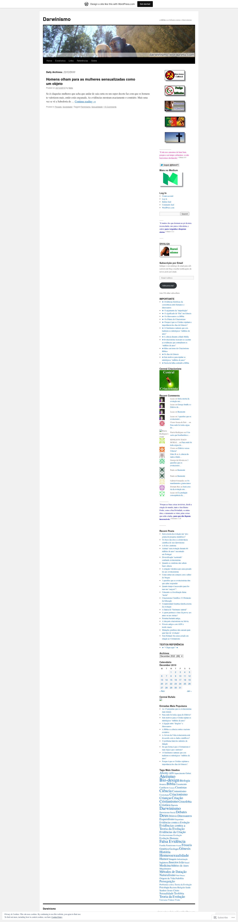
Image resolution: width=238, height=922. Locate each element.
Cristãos (164, 804)
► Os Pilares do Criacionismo (174, 319)
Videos (171, 899)
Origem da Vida (167, 878)
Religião (181, 887)
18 (185, 679)
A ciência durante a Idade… (179, 455)
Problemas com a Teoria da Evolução (175, 884)
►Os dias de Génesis (170, 354)
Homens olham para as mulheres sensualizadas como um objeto (90, 81)
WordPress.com (168, 207)
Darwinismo (57, 18)
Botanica (162, 784)
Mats (71, 87)
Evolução (177, 835)
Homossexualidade (174, 855)
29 (171, 687)
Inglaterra (163, 862)
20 (162, 683)
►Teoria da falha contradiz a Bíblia (175, 363)
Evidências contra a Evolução (174, 822)
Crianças (165, 798)
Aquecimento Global (182, 773)
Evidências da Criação (172, 832)
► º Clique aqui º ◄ (170, 647)
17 (180, 679)
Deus (163, 815)
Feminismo (86, 106)
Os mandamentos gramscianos (180, 482)
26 (189, 683)
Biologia (185, 780)
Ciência (165, 790)
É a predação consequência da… (178, 494)
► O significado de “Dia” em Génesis (176, 313)
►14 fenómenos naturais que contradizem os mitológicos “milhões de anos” (176, 331)
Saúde (188, 887)
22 (171, 683)
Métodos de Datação (173, 871)
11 (185, 676)
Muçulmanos (165, 868)
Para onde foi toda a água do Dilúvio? (176, 714)
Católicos (164, 787)
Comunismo (179, 791)
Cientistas (181, 787)
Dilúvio (173, 816)
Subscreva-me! (168, 285)
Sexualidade (97, 106)
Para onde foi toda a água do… (181, 443)
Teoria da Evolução (172, 896)
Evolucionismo (166, 835)
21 (166, 683)
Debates (181, 812)
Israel (187, 862)
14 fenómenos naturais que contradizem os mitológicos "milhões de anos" (176, 755)
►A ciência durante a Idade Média (175, 336)
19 (189, 679)
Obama (182, 875)
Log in (164, 199)
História (164, 852)
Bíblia (171, 783)
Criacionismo (178, 794)
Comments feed (168, 204)
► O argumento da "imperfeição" (175, 310)
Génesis (185, 848)
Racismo (173, 887)
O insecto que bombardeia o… (180, 433)
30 (176, 687)
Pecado (58, 106)
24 (180, 683)
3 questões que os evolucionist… (180, 417)
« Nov (162, 691)
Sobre (94, 60)
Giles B (173, 454)
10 (180, 676)
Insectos (173, 862)
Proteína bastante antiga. (171, 618)
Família (162, 845)
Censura (172, 787)
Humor (163, 859)
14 (166, 679)
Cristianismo (168, 801)
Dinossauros (184, 816)
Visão (177, 899)
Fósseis (187, 844)
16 (176, 679)
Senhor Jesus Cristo (169, 890)
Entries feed (166, 201)
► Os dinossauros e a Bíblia (173, 316)
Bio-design (169, 780)
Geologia (174, 848)
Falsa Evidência (172, 841)
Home (49, 60)
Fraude (178, 845)
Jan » (189, 691)
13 (162, 679)
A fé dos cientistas (169, 545)
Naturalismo (167, 875)
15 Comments (110, 106)
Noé (177, 875)
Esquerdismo (167, 819)
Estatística (60, 60)
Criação (177, 797)
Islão (181, 862)
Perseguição (167, 881)
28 (166, 687)
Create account (167, 196)
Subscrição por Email (171, 262)
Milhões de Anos (180, 865)
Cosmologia (164, 794)
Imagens (173, 859)
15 (171, 679)
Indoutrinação (182, 859)
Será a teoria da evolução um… (179, 400)
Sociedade (67, 106)
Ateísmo (167, 776)
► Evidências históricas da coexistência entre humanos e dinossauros (173, 304)
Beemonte (181, 411)
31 (180, 687)
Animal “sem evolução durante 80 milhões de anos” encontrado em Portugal (175, 551)
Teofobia (179, 893)
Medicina (165, 865)
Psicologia (164, 887)
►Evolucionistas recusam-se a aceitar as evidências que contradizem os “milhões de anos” (176, 342)
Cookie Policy (56, 917)
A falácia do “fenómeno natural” (174, 609)
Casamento (181, 784)
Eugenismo (179, 819)
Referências (82, 60)
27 (162, 687)
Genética (164, 849)
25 (185, 683)
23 (176, 683)
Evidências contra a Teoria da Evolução (172, 827)
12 (189, 676)
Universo (163, 899)
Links (71, 60)
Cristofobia (185, 801)
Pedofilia (180, 878)
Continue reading (85, 101)
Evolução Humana (168, 838)
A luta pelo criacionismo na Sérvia (175, 621)
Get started (145, 4)
